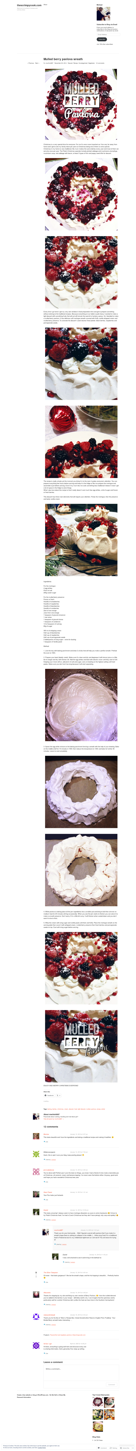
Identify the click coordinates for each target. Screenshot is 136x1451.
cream (66, 1109)
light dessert (81, 1109)
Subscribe (102, 39)
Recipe (75, 63)
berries (54, 1109)
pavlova (93, 1109)
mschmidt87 (49, 63)
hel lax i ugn (48, 1343)
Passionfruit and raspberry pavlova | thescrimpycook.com (68, 1335)
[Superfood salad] (97, 1415)
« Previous (30, 63)
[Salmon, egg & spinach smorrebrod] (109, 1403)
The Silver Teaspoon (51, 1272)
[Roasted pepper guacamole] (97, 1427)
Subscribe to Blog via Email (107, 24)
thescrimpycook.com (29, 5)
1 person (53, 1159)
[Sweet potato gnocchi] (109, 1415)
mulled (88, 1109)
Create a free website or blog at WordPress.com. (33, 1395)
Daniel (46, 1210)
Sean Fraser (48, 1192)
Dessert (70, 63)
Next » (37, 63)
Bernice (46, 1134)
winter (103, 1109)
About (45, 5)
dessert (71, 1109)
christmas (60, 1109)
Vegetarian (91, 63)
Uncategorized (83, 63)
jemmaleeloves (49, 1170)
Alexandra (47, 1292)
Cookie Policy (42, 1447)
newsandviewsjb (49, 1315)
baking (49, 1109)
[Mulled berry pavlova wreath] (97, 1403)
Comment (111, 1384)
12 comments (100, 63)
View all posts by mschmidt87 (54, 1119)
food (75, 1109)
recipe (99, 1109)
